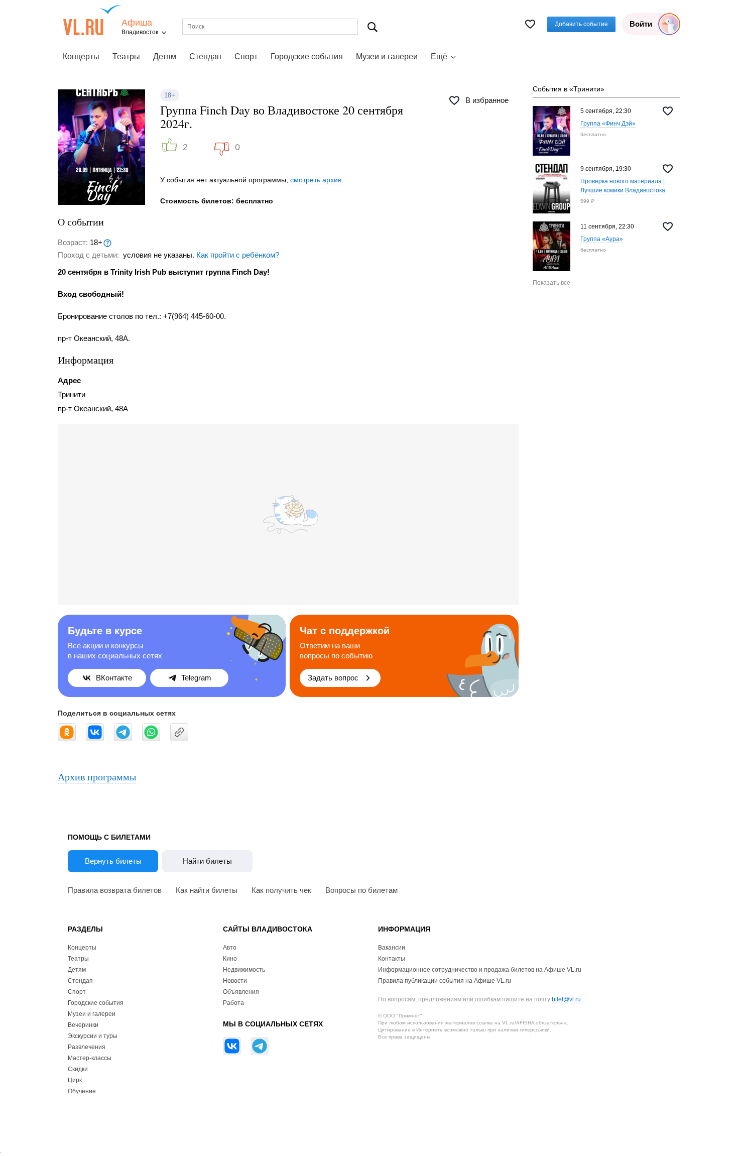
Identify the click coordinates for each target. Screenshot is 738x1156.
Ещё (439, 56)
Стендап (205, 56)
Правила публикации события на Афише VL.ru (444, 980)
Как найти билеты (206, 890)
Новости (235, 980)
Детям (164, 56)
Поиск (372, 27)
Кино (230, 958)
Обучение (82, 1091)
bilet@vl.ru (566, 999)
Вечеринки (83, 1024)
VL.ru (92, 20)
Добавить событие (581, 24)
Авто (229, 947)
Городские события (307, 56)
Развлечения (86, 1047)
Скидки (78, 1069)
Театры (126, 56)
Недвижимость (244, 969)
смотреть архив (315, 180)
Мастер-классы (89, 1058)
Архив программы (97, 776)
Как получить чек (281, 890)
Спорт (246, 56)
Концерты (81, 56)
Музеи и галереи (387, 56)
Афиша (136, 23)
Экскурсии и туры (92, 1035)
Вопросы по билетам (361, 890)
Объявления (241, 991)
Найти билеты (207, 861)
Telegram (196, 677)
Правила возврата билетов (115, 890)
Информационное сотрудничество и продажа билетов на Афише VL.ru (479, 969)
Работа (233, 1002)
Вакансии (391, 947)
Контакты (391, 958)
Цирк (75, 1080)
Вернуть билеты (113, 861)
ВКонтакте (114, 677)
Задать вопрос (333, 677)
